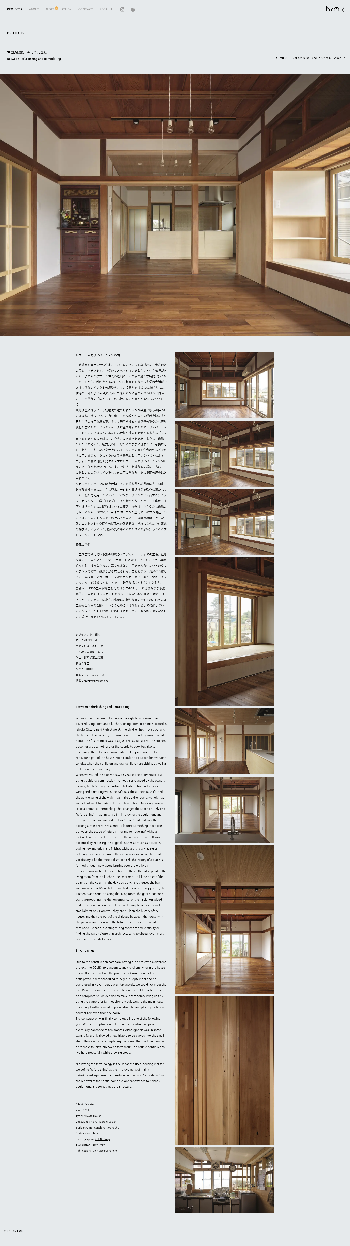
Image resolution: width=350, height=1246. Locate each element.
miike (283, 57)
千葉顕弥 (89, 669)
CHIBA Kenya (102, 1139)
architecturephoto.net (97, 680)
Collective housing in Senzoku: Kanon (317, 57)
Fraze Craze (98, 1145)
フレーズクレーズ (94, 675)
